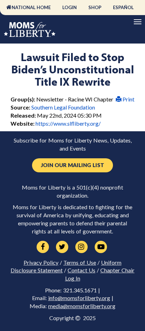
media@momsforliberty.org (81, 306)
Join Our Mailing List (72, 165)
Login (69, 7)
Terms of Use (79, 262)
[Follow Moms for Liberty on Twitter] (62, 247)
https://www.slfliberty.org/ (68, 123)
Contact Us (81, 270)
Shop (94, 7)
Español (123, 7)
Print (127, 99)
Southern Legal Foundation (63, 107)
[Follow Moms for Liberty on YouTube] (101, 247)
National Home (31, 7)
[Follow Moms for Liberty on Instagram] (81, 247)
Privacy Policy (41, 262)
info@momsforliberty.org (79, 298)
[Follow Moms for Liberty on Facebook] (43, 247)
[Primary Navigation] (137, 21)
